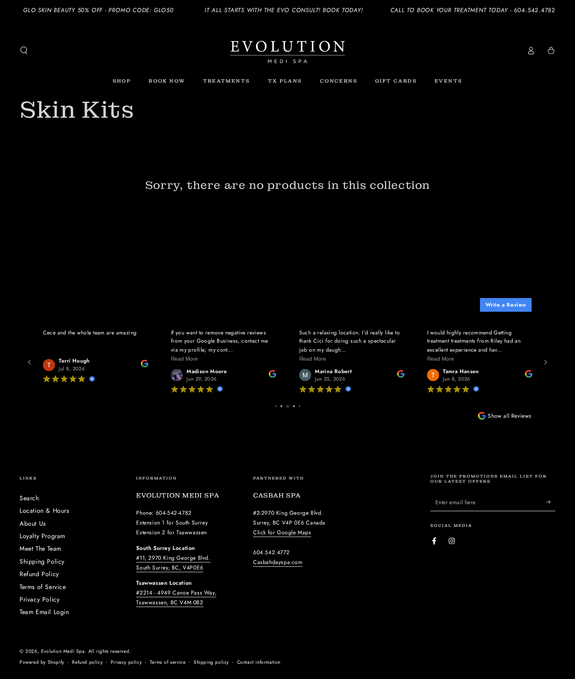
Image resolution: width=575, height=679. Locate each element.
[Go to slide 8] (299, 406)
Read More (184, 359)
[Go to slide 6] (287, 406)
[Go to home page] (287, 50)
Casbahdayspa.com (278, 562)
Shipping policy (211, 662)
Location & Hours (44, 510)
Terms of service (168, 662)
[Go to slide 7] (294, 406)
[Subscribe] (550, 502)
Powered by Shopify (42, 662)
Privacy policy (126, 662)
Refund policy (87, 662)
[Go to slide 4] (276, 406)
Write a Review (505, 305)
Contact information (258, 662)
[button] (24, 50)
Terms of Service (43, 586)
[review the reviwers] (144, 365)
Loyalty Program (42, 536)
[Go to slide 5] (281, 406)
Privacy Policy (39, 599)
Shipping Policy (42, 561)
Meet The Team (40, 548)
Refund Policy (39, 573)
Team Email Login (44, 611)
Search (29, 498)
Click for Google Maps (282, 532)
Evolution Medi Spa (63, 651)
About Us (33, 523)
